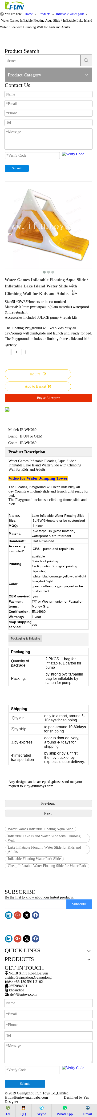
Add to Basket (35, 386)
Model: (13, 430)
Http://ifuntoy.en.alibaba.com (26, 1097)
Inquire (35, 374)
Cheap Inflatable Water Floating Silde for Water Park (47, 866)
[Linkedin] (8, 915)
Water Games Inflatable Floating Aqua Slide (40, 829)
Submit (17, 168)
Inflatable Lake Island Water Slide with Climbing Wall (44, 838)
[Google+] (17, 915)
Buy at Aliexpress (48, 398)
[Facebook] (35, 915)
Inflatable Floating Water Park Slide (34, 859)
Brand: (13, 436)
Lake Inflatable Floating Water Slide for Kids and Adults (44, 849)
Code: (12, 443)
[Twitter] (26, 915)
